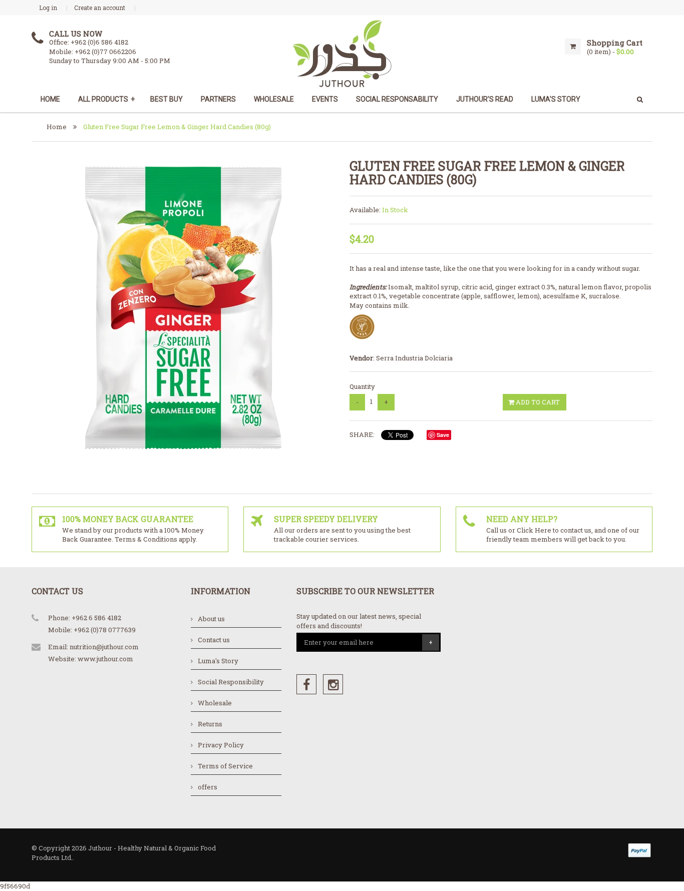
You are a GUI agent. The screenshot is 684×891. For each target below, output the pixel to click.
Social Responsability (397, 99)
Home (50, 99)
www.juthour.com (105, 658)
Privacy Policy (221, 744)
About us (211, 618)
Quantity (362, 386)
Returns (210, 723)
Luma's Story (218, 660)
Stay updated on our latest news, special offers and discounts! (358, 621)
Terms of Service (225, 765)
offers (207, 786)
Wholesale (274, 99)
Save (443, 434)
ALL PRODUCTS (106, 99)
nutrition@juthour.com (104, 646)
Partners (218, 99)
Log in (48, 8)
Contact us (214, 639)
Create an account (99, 8)
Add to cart (537, 401)
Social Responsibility (231, 681)
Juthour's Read (484, 99)
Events (325, 99)
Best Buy (166, 99)
